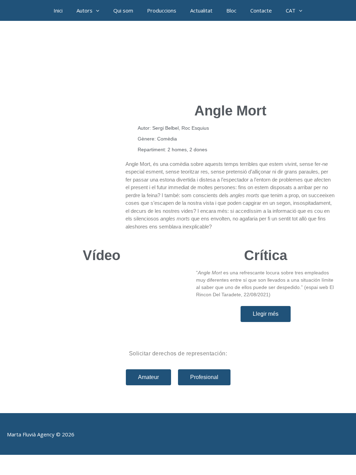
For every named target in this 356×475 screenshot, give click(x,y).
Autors (84, 10)
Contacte (261, 10)
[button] (99, 10)
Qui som (123, 10)
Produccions (161, 10)
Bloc (231, 10)
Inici (58, 10)
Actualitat (201, 10)
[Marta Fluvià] (178, 59)
